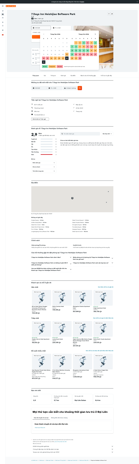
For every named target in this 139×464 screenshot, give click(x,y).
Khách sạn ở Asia (49, 460)
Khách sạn (41, 460)
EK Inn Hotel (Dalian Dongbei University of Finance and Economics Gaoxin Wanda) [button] (39, 308)
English (82, 1)
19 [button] (51, 54)
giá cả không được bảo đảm (61, 441)
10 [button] (43, 50)
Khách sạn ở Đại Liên (40, 427)
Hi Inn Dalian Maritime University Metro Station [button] (61, 370)
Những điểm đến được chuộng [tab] (59, 417)
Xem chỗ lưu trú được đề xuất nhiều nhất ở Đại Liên (99, 350)
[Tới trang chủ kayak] (11, 6)
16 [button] (66, 50)
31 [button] (43, 62)
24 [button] (43, 58)
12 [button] (51, 50)
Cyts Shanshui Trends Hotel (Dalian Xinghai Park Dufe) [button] (41, 370)
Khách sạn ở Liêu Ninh (72, 460)
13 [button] (55, 50)
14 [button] (59, 50)
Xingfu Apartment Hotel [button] (99, 308)
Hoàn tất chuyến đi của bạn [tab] (41, 417)
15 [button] (63, 50)
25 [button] (47, 58)
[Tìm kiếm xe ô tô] (3, 17)
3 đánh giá (40, 18)
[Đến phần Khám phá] (3, 22)
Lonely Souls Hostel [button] (57, 339)
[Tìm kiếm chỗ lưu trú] (3, 14)
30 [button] (67, 58)
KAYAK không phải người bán (41, 446)
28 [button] (59, 58)
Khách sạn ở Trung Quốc (60, 460)
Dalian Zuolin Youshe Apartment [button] (101, 339)
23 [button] (67, 54)
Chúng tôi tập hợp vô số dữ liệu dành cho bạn (46, 449)
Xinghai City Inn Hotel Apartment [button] (40, 339)
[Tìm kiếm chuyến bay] (3, 11)
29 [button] (63, 58)
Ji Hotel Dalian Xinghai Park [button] (100, 370)
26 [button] (51, 58)
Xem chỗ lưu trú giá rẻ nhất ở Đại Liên (103, 318)
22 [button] (63, 54)
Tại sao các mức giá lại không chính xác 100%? (46, 452)
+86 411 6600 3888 (36, 23)
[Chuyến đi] (3, 30)
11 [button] (47, 50)
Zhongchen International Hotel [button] (81, 370)
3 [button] (43, 46)
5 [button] (51, 46)
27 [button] (55, 58)
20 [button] (55, 54)
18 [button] (47, 54)
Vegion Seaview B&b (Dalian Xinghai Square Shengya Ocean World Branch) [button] (82, 340)
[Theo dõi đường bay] (3, 25)
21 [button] (59, 54)
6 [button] (55, 46)
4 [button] (47, 46)
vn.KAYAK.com (34, 460)
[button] (137, 2)
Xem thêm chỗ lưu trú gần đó (105, 287)
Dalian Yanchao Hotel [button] (58, 306)
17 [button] (43, 54)
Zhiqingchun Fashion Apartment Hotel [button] (81, 307)
